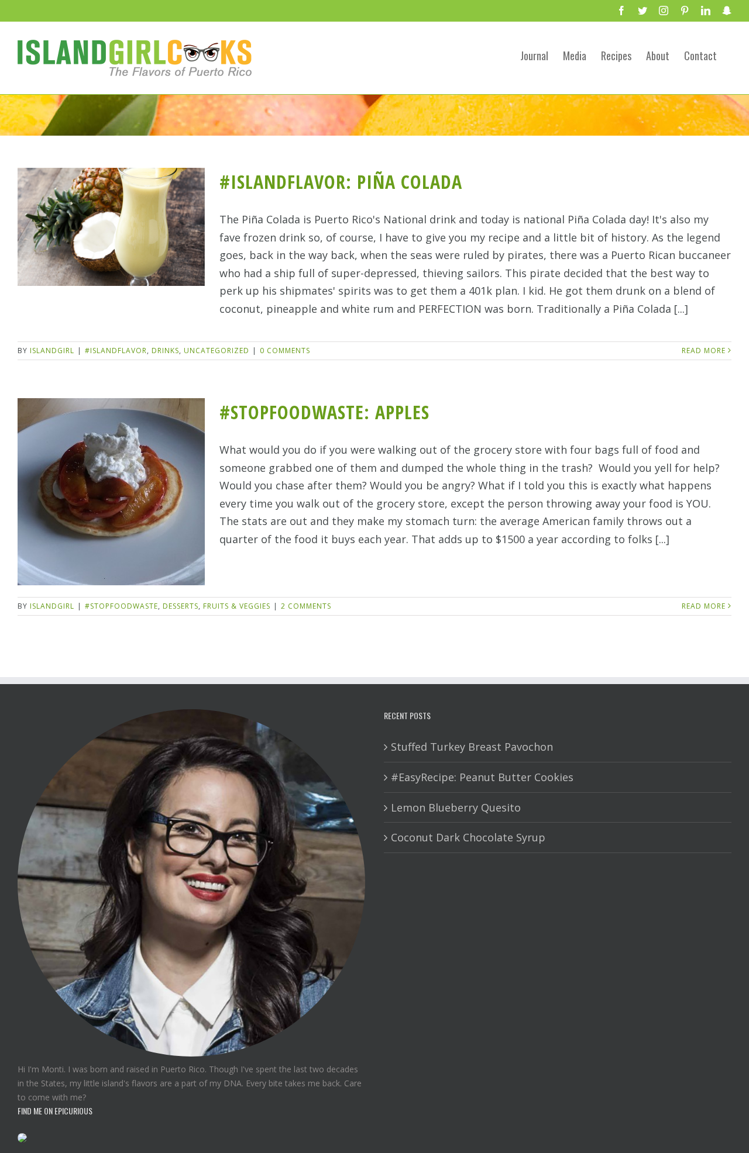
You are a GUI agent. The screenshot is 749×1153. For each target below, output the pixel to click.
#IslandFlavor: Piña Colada (340, 181)
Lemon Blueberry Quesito (456, 807)
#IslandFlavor (116, 350)
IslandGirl (52, 350)
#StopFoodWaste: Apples (324, 411)
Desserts (180, 606)
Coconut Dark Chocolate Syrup (468, 837)
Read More (704, 350)
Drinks (165, 350)
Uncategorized (216, 350)
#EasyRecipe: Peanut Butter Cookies (482, 777)
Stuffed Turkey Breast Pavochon (472, 747)
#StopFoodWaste (121, 606)
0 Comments (285, 350)
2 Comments (306, 606)
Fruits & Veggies (236, 606)
